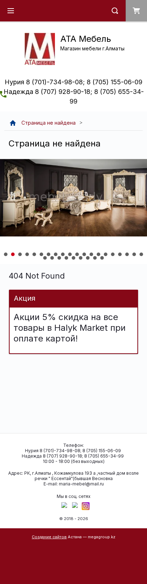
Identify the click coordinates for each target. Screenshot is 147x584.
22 (52, 258)
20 (141, 254)
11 (77, 254)
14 (98, 254)
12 (84, 254)
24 (66, 258)
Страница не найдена (48, 123)
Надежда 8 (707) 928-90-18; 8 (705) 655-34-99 (73, 456)
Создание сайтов (49, 536)
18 (127, 254)
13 (91, 254)
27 (88, 258)
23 (59, 258)
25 (73, 258)
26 (80, 258)
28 (95, 258)
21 (45, 258)
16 (113, 254)
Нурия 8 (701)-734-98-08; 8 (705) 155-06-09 (73, 82)
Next (5, 211)
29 (102, 258)
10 (70, 254)
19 (134, 254)
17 (120, 254)
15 (105, 254)
